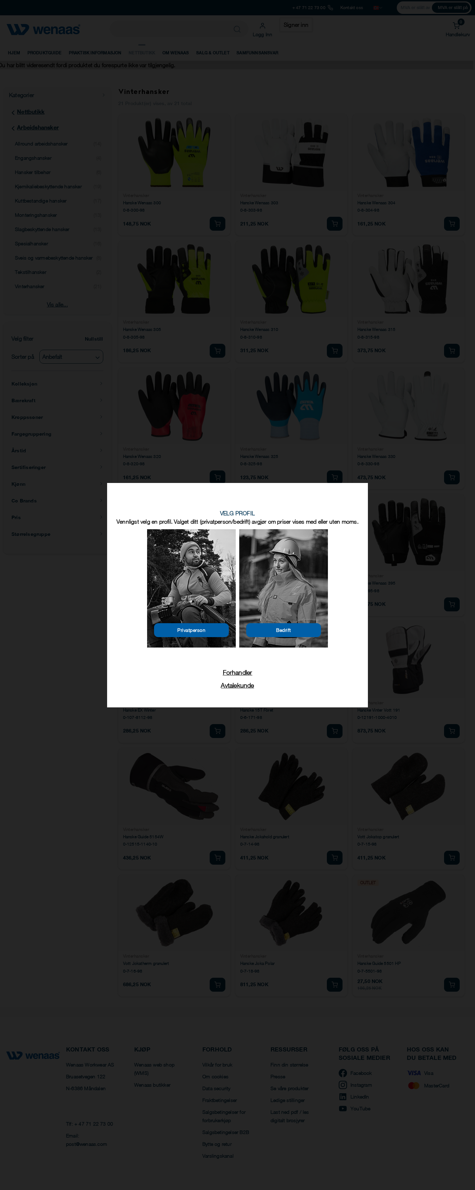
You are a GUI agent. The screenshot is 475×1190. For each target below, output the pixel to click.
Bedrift (283, 630)
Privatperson (191, 630)
